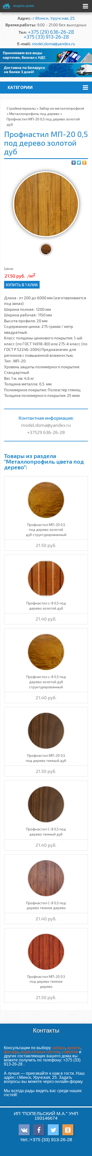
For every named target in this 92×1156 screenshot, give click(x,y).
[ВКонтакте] (73, 162)
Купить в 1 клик (22, 284)
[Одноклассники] (84, 162)
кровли (73, 1048)
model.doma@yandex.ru (53, 43)
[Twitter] (79, 162)
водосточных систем (40, 1052)
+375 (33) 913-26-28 (46, 37)
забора (58, 1048)
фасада (11, 1052)
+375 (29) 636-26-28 (51, 32)
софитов (70, 1052)
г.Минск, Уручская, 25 (53, 18)
